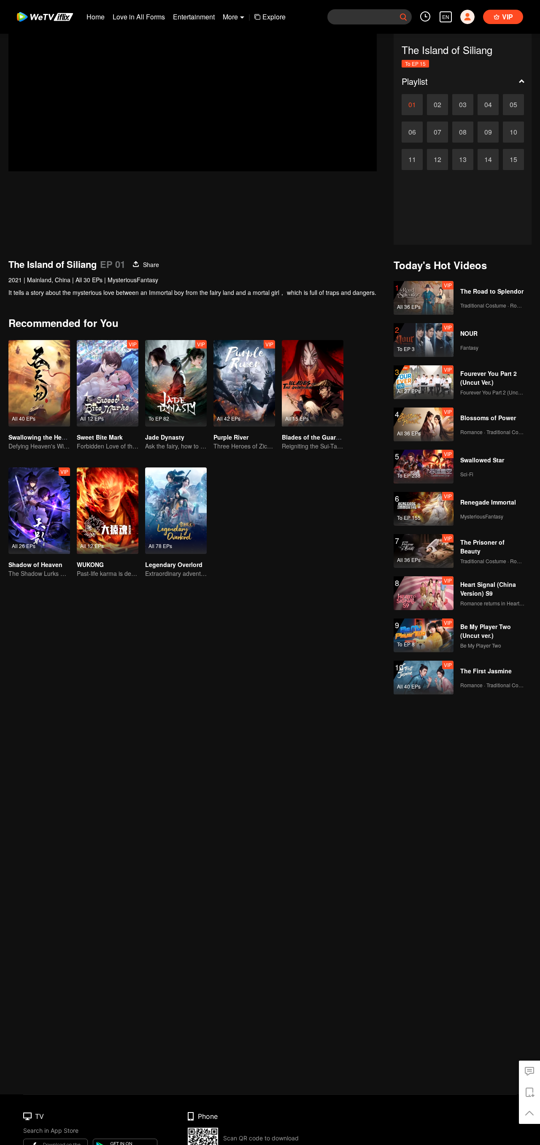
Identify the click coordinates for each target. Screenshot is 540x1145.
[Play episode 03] (462, 104)
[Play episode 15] (513, 159)
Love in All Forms (139, 17)
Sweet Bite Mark (100, 437)
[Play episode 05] (513, 104)
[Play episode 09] (488, 132)
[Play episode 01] (412, 104)
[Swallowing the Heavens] (39, 383)
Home (95, 17)
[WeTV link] (45, 17)
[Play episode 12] (437, 159)
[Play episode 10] (513, 132)
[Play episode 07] (437, 132)
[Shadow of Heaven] (39, 510)
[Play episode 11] (412, 159)
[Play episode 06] (412, 132)
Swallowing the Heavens (43, 437)
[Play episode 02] (437, 104)
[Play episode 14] (488, 159)
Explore (274, 17)
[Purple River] (244, 383)
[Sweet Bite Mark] (107, 383)
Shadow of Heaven (35, 564)
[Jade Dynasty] (176, 383)
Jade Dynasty (164, 437)
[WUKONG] (107, 510)
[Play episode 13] (462, 159)
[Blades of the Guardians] (312, 383)
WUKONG (90, 564)
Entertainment (194, 17)
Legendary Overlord (173, 564)
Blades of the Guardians (317, 437)
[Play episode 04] (488, 104)
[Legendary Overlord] (176, 510)
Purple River (230, 437)
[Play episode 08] (462, 132)
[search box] (403, 17)
